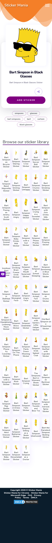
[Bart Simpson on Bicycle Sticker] (6, 152)
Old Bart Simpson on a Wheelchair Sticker (45, 324)
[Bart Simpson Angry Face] (26, 287)
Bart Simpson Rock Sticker (16, 380)
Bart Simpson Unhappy (26, 187)
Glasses (33, 113)
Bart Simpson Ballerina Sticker (16, 433)
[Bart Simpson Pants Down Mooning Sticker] (26, 339)
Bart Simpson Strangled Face (16, 297)
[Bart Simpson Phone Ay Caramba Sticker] (6, 339)
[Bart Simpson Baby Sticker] (6, 447)
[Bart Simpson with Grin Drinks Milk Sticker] (45, 200)
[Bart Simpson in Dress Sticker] (16, 396)
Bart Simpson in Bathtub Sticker (6, 296)
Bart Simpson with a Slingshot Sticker (6, 380)
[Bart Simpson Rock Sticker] (16, 369)
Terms (26, 497)
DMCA (34, 497)
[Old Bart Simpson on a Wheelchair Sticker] (45, 312)
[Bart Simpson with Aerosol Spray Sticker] (45, 395)
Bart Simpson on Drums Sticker (46, 296)
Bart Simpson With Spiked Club (36, 351)
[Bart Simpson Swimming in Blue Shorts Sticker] (45, 258)
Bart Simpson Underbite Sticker (26, 324)
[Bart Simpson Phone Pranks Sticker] (36, 229)
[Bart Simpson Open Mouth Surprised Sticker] (26, 258)
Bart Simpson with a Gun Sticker (26, 240)
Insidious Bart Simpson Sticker (6, 272)
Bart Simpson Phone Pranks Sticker (36, 240)
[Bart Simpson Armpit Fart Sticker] (36, 287)
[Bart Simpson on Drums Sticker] (45, 287)
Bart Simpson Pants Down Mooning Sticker (26, 350)
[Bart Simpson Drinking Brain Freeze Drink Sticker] (16, 258)
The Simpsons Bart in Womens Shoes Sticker (35, 379)
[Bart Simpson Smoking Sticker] (45, 177)
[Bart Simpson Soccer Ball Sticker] (36, 152)
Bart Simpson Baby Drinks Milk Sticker (16, 240)
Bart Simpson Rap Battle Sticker (6, 406)
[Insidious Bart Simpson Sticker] (6, 259)
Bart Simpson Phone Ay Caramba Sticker (6, 350)
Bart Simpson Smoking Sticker (46, 186)
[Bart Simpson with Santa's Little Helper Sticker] (36, 311)
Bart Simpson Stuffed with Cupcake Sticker (46, 350)
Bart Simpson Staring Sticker (16, 162)
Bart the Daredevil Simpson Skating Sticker (45, 432)
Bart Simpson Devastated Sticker (16, 456)
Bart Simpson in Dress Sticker (16, 406)
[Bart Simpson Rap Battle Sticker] (6, 395)
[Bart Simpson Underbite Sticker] (26, 312)
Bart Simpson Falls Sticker (26, 406)
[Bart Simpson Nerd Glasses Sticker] (6, 421)
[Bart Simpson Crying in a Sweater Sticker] (36, 201)
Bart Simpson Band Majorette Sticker (6, 186)
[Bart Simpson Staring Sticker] (16, 153)
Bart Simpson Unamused (36, 433)
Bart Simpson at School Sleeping (36, 271)
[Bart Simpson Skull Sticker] (45, 153)
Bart (29, 119)
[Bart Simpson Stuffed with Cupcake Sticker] (45, 339)
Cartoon (40, 119)
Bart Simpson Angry (16, 214)
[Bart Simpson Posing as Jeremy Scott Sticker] (6, 200)
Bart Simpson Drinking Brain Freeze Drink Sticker (16, 270)
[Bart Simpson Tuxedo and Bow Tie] (36, 395)
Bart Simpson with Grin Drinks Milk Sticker (46, 212)
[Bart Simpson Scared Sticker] (6, 230)
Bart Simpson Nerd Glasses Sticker (6, 432)
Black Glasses (26, 124)
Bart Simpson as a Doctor (26, 456)
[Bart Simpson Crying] (26, 370)
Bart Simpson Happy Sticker (26, 214)
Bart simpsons (13, 119)
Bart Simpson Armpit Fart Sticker (36, 296)
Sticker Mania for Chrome (16, 493)
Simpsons (19, 113)
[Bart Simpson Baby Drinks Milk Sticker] (16, 229)
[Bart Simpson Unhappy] (26, 177)
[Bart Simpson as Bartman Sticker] (45, 368)
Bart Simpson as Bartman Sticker (46, 380)
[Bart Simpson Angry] (16, 202)
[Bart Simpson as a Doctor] (26, 447)
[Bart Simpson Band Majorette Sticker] (6, 176)
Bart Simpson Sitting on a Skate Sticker (26, 432)
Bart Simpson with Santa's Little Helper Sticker (36, 323)
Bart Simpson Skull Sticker (46, 162)
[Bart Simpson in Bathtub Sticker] (6, 287)
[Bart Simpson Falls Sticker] (26, 396)
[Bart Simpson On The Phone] (16, 340)
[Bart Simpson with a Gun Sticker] (26, 229)
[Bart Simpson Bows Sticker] (16, 312)
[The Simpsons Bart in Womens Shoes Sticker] (36, 368)
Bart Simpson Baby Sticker (6, 456)
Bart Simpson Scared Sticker (6, 241)
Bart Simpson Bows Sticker (16, 324)
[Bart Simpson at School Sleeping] (36, 259)
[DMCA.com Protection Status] (26, 503)
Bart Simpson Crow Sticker (26, 162)
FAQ (30, 495)
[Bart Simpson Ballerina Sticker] (16, 422)
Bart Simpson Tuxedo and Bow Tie (36, 406)
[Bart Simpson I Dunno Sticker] (36, 177)
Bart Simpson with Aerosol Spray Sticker (46, 406)
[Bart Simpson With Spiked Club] (36, 340)
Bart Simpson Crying (26, 380)
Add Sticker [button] (26, 100)
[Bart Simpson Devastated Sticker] (16, 447)
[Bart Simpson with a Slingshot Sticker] (6, 368)
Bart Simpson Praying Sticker (46, 241)
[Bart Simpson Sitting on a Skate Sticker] (26, 421)
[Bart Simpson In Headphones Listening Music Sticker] (6, 311)
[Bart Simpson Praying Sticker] (45, 230)
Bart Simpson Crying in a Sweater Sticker (36, 213)
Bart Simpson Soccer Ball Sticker (36, 162)
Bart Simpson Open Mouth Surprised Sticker (25, 271)
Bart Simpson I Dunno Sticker (36, 186)
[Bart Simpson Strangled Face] (16, 287)
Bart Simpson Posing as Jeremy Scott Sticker (6, 212)
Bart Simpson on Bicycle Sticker (6, 162)
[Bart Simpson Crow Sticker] (26, 153)
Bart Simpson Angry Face (26, 297)
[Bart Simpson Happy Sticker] (26, 202)
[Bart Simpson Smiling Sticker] (16, 177)
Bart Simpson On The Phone (16, 351)
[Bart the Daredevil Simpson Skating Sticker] (45, 421)
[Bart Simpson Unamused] (36, 422)
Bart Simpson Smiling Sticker (16, 186)
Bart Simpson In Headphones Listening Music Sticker (6, 323)
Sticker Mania (16, 5)
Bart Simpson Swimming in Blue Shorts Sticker (46, 271)
